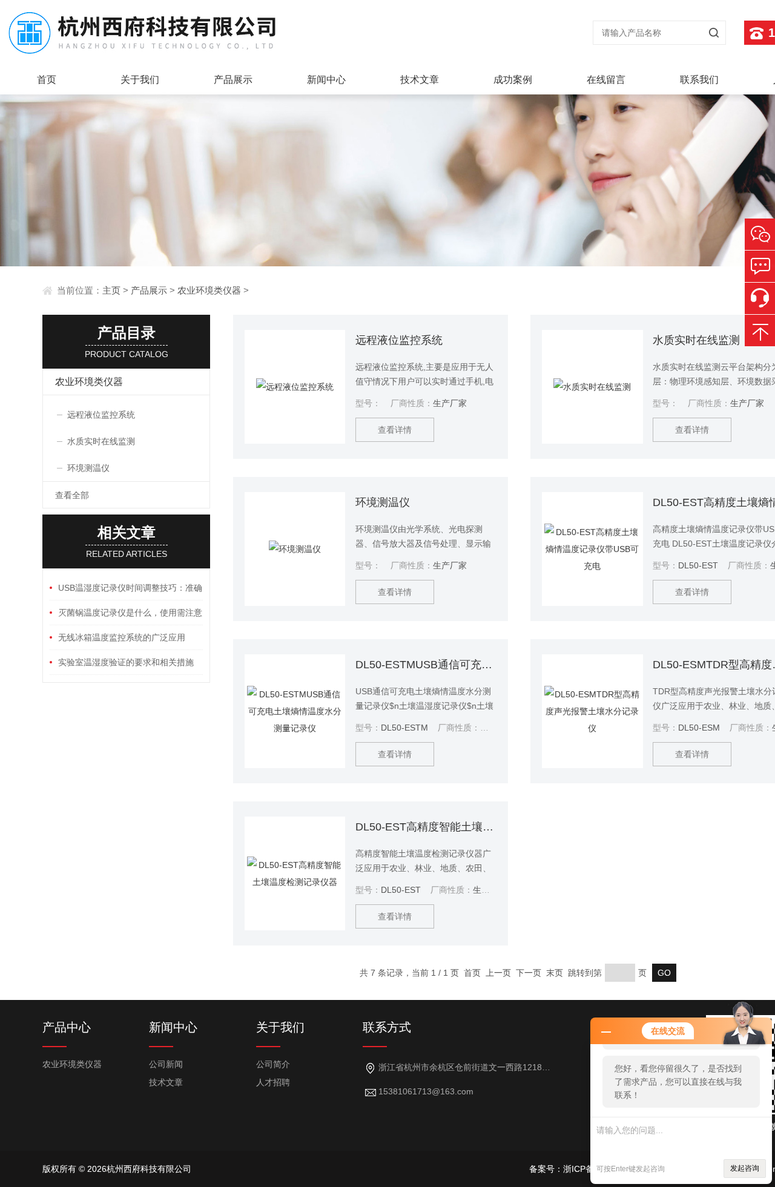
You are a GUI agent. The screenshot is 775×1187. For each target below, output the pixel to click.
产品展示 (233, 79)
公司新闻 (166, 1064)
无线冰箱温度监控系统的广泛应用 (121, 637)
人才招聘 (273, 1082)
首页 (46, 79)
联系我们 (699, 79)
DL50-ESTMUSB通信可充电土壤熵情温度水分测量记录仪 (425, 665)
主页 (111, 290)
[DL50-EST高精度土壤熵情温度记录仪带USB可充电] (592, 549)
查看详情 (395, 430)
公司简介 (273, 1064)
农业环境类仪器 (209, 290)
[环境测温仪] (295, 549)
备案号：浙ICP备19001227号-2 (589, 1169)
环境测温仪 (382, 502)
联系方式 (387, 1027)
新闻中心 (326, 79)
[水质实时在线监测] (592, 387)
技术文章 (419, 79)
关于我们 (139, 79)
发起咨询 (744, 1168)
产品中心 (66, 1027)
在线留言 (606, 79)
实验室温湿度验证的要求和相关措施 (126, 662)
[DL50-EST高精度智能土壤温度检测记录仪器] (295, 873)
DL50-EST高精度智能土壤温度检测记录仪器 (425, 827)
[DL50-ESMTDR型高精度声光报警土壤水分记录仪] (592, 711)
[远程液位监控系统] (295, 387)
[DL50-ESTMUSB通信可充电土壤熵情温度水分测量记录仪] (295, 711)
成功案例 (512, 79)
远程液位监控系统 (399, 340)
